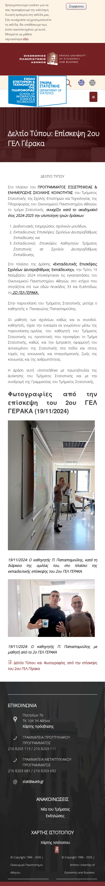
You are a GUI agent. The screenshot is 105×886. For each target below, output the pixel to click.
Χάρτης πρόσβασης (38, 726)
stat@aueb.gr (33, 781)
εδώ (26, 39)
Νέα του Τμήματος (55, 809)
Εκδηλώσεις (55, 815)
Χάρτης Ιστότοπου (55, 842)
